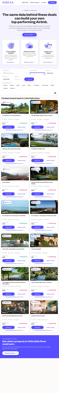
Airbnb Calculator (34, 2)
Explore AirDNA (29, 35)
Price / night (33, 70)
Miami (29, 85)
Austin (23, 85)
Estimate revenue (10, 353)
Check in (48, 70)
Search (29, 79)
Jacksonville (45, 85)
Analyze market (21, 127)
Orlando (5, 85)
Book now (8, 127)
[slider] (30, 72)
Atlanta (52, 85)
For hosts (43, 2)
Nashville (12, 88)
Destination (5, 70)
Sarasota (5, 88)
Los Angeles (36, 85)
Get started (52, 2)
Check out (5, 76)
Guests (16, 76)
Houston (12, 85)
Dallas (17, 85)
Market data (25, 2)
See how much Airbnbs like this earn (15, 130)
